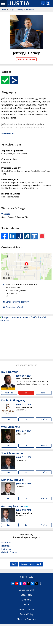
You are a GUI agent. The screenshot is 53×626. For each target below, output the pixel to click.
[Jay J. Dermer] (8, 381)
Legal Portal (26, 595)
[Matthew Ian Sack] (8, 488)
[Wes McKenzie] (8, 436)
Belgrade (6, 545)
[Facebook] (20, 583)
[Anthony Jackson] (8, 515)
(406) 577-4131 (23, 430)
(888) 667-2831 (23, 375)
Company (26, 600)
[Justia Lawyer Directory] (40, 583)
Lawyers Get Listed (31, 564)
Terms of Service (26, 609)
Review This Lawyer (26, 59)
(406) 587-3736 (23, 483)
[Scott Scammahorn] (8, 462)
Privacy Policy (26, 614)
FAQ (14, 564)
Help (26, 604)
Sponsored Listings (26, 365)
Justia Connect (26, 590)
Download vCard (14, 307)
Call (26, 393)
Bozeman (30, 10)
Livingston (6, 549)
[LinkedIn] (12, 583)
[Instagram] (24, 583)
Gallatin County (9, 552)
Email (43, 393)
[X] (36, 583)
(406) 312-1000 (23, 457)
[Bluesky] (32, 583)
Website (5, 213)
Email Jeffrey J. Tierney (17, 301)
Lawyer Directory (16, 10)
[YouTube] (16, 583)
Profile (44, 419)
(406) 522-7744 (23, 404)
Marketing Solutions (26, 619)
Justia (3, 10)
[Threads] (28, 583)
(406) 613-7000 (23, 510)
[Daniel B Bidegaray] (8, 409)
